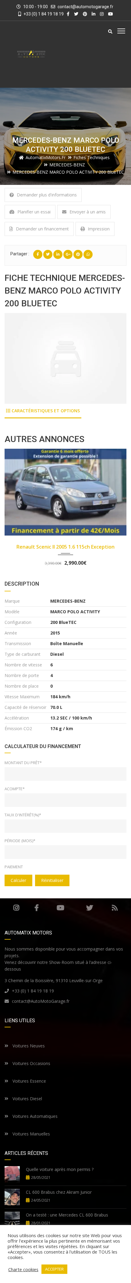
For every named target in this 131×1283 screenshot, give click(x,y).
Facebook (36, 908)
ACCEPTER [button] (54, 1269)
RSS (114, 908)
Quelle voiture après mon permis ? (60, 1169)
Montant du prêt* (23, 762)
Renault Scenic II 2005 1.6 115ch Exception (65, 546)
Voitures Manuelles (30, 1134)
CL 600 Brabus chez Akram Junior (59, 1192)
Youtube (60, 908)
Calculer (18, 880)
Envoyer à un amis (87, 212)
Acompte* (15, 788)
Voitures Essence (28, 1081)
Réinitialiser (52, 880)
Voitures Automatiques (34, 1116)
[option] (65, 358)
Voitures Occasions (30, 1063)
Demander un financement (42, 229)
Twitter (89, 908)
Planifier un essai (34, 212)
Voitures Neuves (28, 1046)
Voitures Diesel (26, 1098)
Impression (99, 229)
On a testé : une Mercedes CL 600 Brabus (67, 1215)
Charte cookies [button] (23, 1269)
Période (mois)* (20, 840)
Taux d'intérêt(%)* (23, 815)
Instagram (16, 908)
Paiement (14, 867)
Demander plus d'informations (47, 195)
